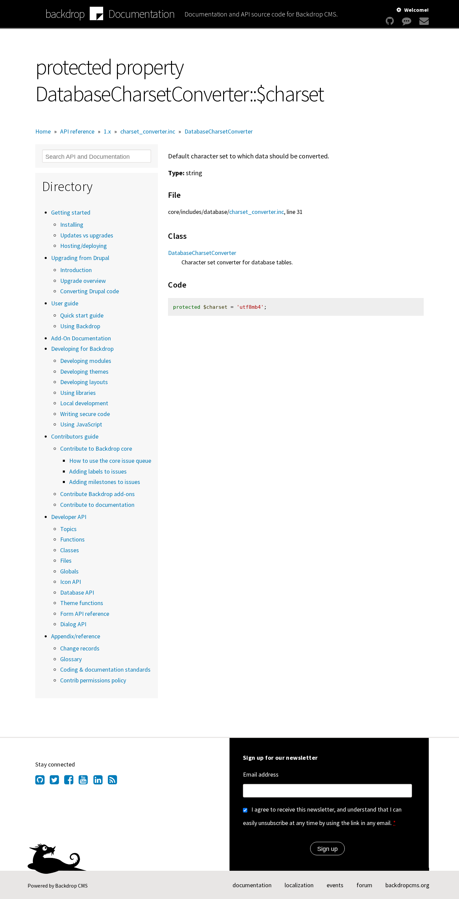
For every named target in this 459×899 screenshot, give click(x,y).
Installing (71, 224)
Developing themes (84, 371)
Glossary (71, 659)
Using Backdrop (80, 326)
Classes (69, 550)
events (335, 885)
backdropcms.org (407, 885)
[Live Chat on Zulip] (406, 21)
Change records (79, 648)
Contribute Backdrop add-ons (97, 494)
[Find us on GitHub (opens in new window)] (42, 781)
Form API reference (84, 613)
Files (66, 560)
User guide (64, 303)
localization (299, 885)
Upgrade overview (83, 281)
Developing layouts (84, 382)
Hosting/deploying (83, 246)
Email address (261, 774)
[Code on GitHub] (389, 21)
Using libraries (78, 393)
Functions (72, 539)
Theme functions (81, 603)
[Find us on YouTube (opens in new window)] (86, 781)
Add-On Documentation (81, 338)
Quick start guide (81, 315)
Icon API (70, 582)
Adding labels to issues (98, 471)
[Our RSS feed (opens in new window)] (115, 781)
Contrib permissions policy (93, 680)
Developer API (68, 517)
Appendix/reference (75, 636)
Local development (84, 403)
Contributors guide (74, 436)
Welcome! (416, 9)
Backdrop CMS (71, 885)
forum (364, 885)
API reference (77, 131)
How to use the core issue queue (110, 460)
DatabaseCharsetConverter (218, 131)
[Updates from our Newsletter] (423, 21)
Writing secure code (85, 414)
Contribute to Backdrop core (96, 448)
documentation (252, 885)
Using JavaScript (81, 424)
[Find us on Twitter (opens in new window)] (57, 781)
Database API (77, 592)
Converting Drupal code (89, 291)
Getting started (70, 212)
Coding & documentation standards (105, 669)
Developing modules (85, 361)
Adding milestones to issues (104, 482)
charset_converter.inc (147, 131)
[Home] (96, 14)
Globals (69, 571)
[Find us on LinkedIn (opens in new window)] (100, 781)
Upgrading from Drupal (80, 258)
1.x (107, 131)
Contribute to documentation (97, 505)
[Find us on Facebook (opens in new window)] (71, 781)
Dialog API (73, 624)
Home (43, 131)
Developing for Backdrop (82, 348)
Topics (68, 529)
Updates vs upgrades (86, 235)
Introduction (76, 270)
